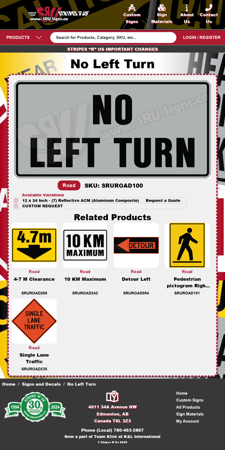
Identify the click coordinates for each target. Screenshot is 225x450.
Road (69, 185)
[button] (100, 200)
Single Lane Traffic (34, 358)
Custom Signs (189, 400)
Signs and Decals (41, 384)
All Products (188, 407)
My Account (187, 421)
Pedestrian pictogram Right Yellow (187, 285)
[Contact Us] (112, 397)
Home (8, 384)
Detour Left (136, 279)
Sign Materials (190, 414)
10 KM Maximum (85, 279)
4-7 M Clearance (34, 279)
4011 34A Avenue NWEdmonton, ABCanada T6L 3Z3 (112, 414)
